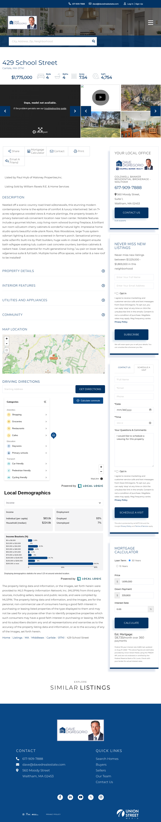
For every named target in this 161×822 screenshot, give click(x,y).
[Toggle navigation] (150, 22)
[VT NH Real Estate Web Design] (128, 814)
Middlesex (37, 637)
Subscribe (131, 334)
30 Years (136, 560)
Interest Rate (122, 602)
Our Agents (120, 221)
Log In (130, 4)
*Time (118, 417)
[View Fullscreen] (6, 350)
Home (6, 637)
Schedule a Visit (144, 368)
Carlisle (51, 637)
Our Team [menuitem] (103, 776)
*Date (118, 404)
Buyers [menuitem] (101, 765)
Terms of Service (141, 526)
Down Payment (123, 589)
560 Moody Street (38, 773)
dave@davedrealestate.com (106, 4)
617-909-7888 (78, 4)
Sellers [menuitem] (101, 770)
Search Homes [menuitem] (107, 759)
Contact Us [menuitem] (104, 782)
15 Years (123, 566)
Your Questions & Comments (130, 430)
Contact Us (131, 212)
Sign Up (139, 4)
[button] (93, 41)
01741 (61, 637)
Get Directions (90, 389)
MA (27, 637)
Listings (17, 637)
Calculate (131, 622)
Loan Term (120, 560)
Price (117, 575)
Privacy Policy (121, 322)
